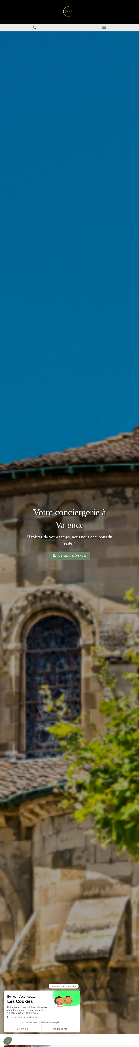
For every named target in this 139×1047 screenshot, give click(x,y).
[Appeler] (35, 27)
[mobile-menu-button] (104, 27)
